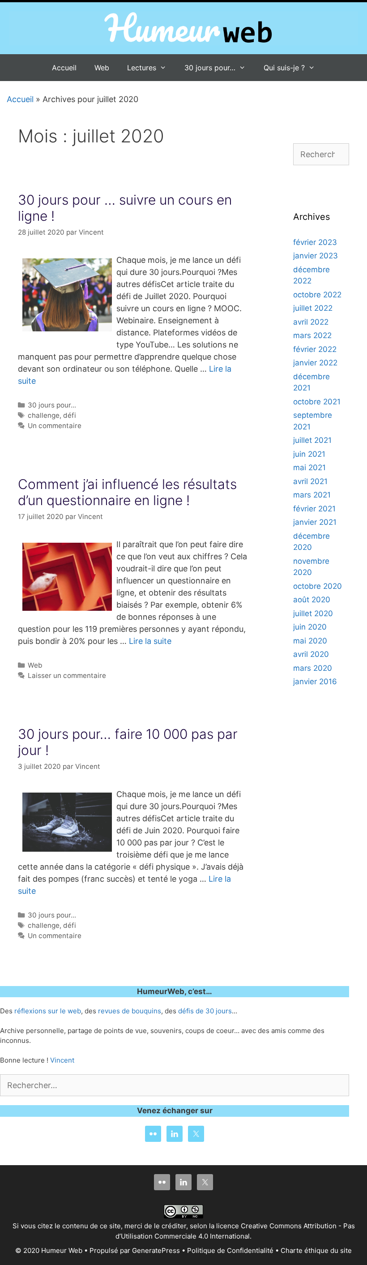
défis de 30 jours (205, 1011)
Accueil (64, 67)
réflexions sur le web (47, 1011)
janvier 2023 (315, 255)
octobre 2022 (317, 294)
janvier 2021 (315, 522)
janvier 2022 (315, 362)
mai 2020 (310, 640)
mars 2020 (312, 668)
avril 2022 (311, 321)
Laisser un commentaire (67, 675)
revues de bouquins (129, 1011)
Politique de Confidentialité (230, 1250)
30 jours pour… (209, 67)
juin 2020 (310, 626)
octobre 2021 (317, 401)
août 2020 (311, 599)
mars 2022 (312, 335)
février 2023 (315, 242)
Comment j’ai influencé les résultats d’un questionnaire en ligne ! (127, 492)
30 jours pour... (52, 405)
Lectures (141, 67)
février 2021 (314, 508)
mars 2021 (312, 494)
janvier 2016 (315, 681)
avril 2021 (310, 481)
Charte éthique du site (316, 1250)
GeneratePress (156, 1250)
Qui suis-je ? (284, 67)
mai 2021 (309, 467)
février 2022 (315, 349)
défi (69, 415)
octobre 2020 (317, 586)
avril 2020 (311, 654)
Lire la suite (150, 641)
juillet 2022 (313, 308)
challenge (44, 415)
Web (101, 67)
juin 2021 (309, 454)
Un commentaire (54, 425)
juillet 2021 (312, 440)
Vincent (62, 1060)
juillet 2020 (313, 613)
